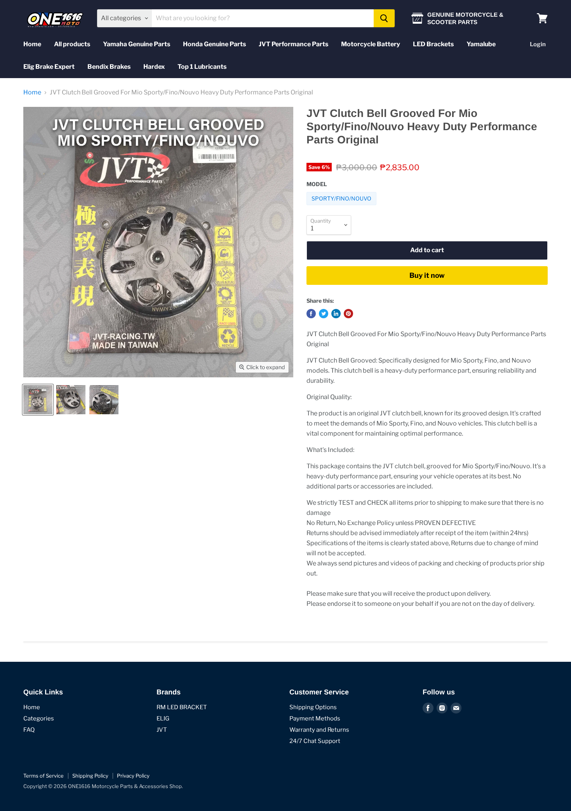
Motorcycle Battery (370, 44)
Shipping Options (313, 707)
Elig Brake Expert (49, 66)
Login (538, 44)
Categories (38, 718)
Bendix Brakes (109, 66)
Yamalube (481, 44)
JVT (162, 729)
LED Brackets (433, 44)
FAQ (29, 729)
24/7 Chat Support (314, 741)
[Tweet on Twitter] (323, 313)
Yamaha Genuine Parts (136, 44)
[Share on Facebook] (311, 313)
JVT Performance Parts (293, 44)
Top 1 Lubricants (202, 66)
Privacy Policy (133, 776)
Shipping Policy (90, 776)
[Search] (384, 18)
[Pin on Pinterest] (348, 313)
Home (32, 44)
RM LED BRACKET (182, 707)
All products (72, 44)
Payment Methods (314, 718)
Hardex (154, 66)
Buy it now (427, 275)
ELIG (163, 718)
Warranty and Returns (319, 729)
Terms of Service (43, 776)
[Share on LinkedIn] (336, 313)
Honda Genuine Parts (214, 44)
